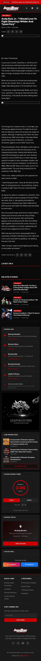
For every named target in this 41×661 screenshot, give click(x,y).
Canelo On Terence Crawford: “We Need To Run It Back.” (25, 301)
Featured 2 (6, 15)
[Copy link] (21, 31)
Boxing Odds (25, 586)
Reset (29, 500)
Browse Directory (13, 369)
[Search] (26, 8)
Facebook (30, 564)
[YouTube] (23, 643)
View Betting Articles (14, 359)
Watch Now (11, 349)
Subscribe (21, 620)
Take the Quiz (20, 543)
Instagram (12, 564)
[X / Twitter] (13, 643)
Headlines (24, 593)
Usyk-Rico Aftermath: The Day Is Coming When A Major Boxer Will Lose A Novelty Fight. (25, 287)
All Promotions (21, 466)
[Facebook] (28, 643)
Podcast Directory (10, 592)
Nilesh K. (26, 655)
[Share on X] (8, 31)
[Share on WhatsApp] (16, 31)
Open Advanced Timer (21, 510)
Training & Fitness (27, 590)
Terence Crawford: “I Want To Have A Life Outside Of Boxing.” (26, 314)
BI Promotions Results (28, 583)
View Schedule (12, 339)
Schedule (7, 589)
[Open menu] (38, 8)
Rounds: (17, 505)
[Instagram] (18, 643)
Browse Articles (12, 378)
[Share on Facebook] (12, 31)
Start (11, 500)
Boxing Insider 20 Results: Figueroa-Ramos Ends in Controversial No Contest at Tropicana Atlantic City (24, 442)
